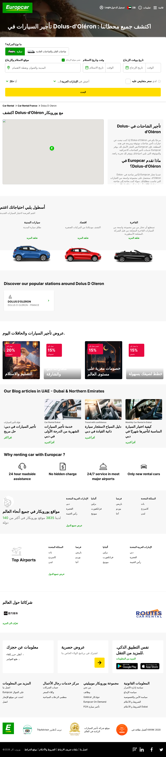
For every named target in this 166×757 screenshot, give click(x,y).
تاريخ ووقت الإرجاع (133, 60)
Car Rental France (27, 105)
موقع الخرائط (30, 749)
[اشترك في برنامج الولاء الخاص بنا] (100, 663)
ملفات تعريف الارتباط (68, 749)
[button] (52, 148)
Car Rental (8, 105)
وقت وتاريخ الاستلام (93, 60)
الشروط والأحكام (47, 749)
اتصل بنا (83, 749)
